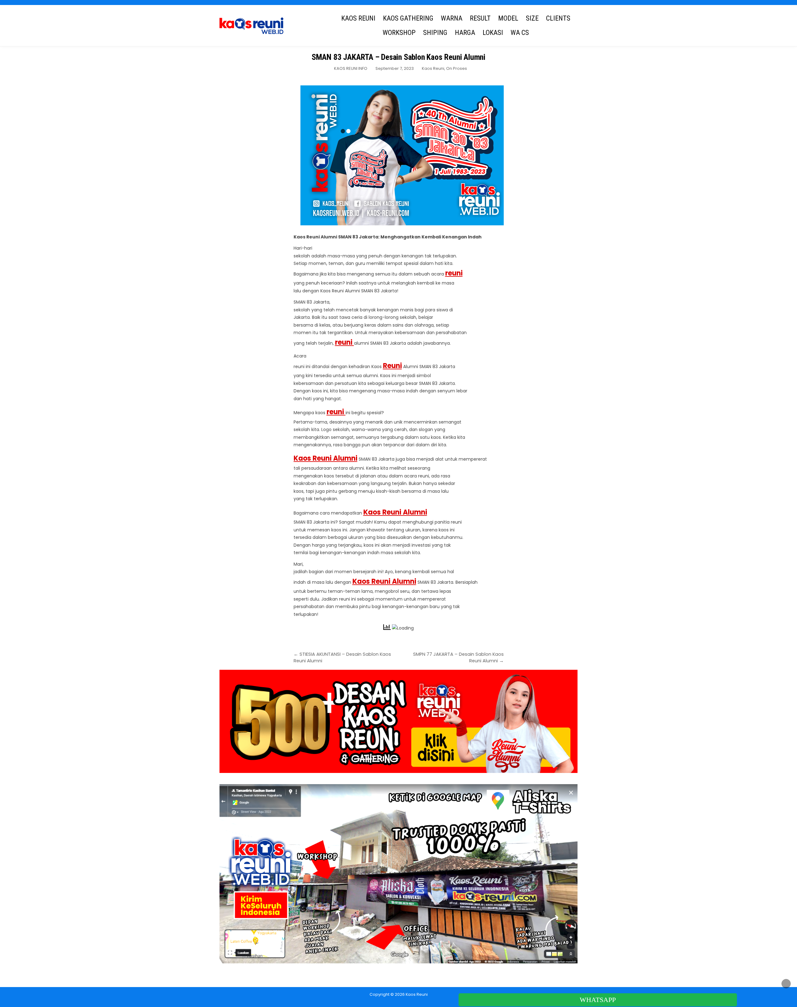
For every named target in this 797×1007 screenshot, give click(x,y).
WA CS (520, 32)
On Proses (456, 68)
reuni (454, 273)
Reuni (392, 366)
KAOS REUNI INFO (350, 68)
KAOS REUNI (358, 18)
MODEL (508, 18)
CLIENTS (558, 18)
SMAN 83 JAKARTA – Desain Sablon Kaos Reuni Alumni (398, 57)
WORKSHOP (399, 32)
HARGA (465, 32)
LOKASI (493, 32)
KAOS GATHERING (408, 18)
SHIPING (435, 32)
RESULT (480, 18)
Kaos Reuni (433, 68)
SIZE (532, 18)
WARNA (451, 18)
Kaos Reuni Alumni (325, 458)
